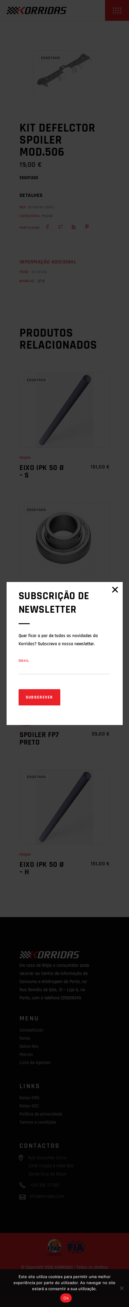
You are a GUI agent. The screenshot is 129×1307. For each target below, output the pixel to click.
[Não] (121, 1288)
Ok (66, 1298)
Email (24, 660)
